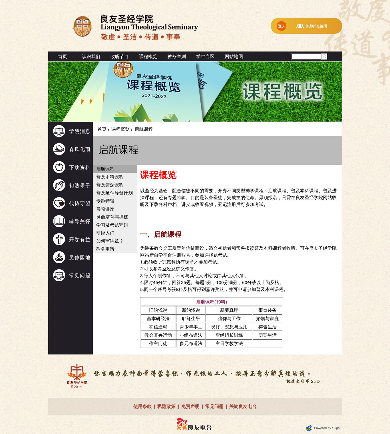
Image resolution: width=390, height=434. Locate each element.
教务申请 (105, 248)
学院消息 (80, 130)
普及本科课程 (110, 176)
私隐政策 (166, 406)
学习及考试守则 (112, 224)
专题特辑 (105, 200)
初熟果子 (80, 185)
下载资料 (80, 167)
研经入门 (105, 232)
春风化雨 (80, 148)
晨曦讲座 (105, 208)
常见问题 (80, 275)
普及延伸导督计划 (114, 192)
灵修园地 (80, 257)
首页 (62, 56)
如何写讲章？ (110, 240)
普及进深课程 (110, 184)
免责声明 (190, 406)
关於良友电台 (243, 406)
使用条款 (142, 406)
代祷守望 (80, 203)
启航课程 (105, 168)
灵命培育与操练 (112, 216)
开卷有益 (80, 239)
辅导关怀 (80, 221)
